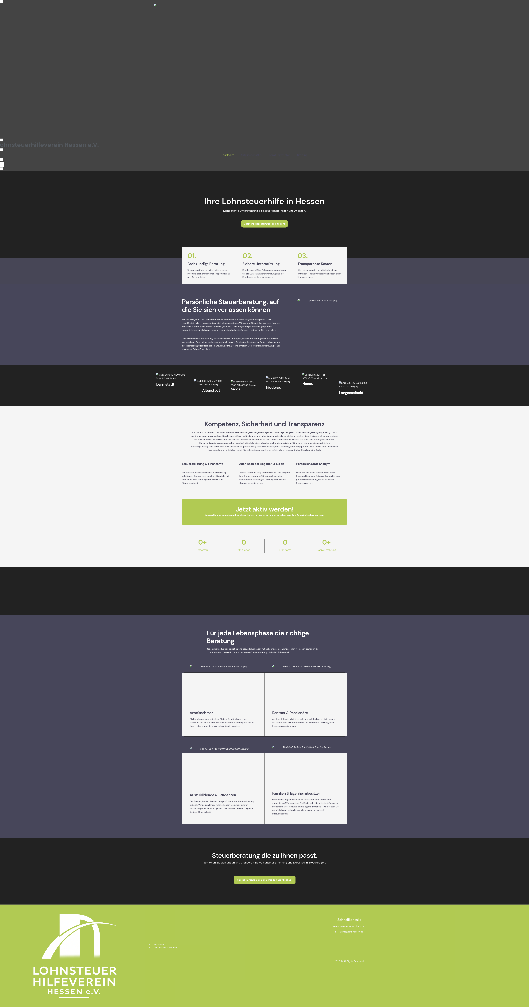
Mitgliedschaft (250, 155)
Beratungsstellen (279, 155)
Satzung (302, 155)
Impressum (160, 944)
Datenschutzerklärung (166, 947)
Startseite (228, 155)
